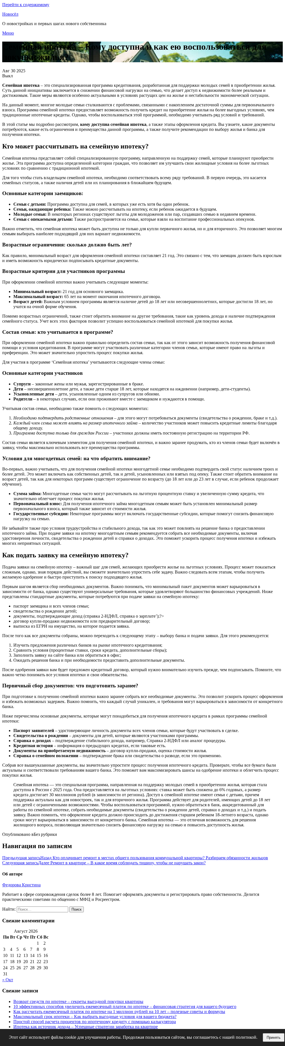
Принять (274, 1037)
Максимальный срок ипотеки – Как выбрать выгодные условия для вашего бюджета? (94, 1016)
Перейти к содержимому (25, 4)
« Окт (7, 979)
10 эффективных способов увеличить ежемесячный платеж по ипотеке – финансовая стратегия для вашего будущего (124, 1006)
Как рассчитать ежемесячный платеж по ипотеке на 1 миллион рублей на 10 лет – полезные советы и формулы (119, 1011)
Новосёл (10, 14)
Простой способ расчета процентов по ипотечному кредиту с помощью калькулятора (94, 1021)
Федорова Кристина (21, 884)
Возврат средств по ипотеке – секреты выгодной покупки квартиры (78, 1001)
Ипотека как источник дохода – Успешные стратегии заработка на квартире (85, 1026)
